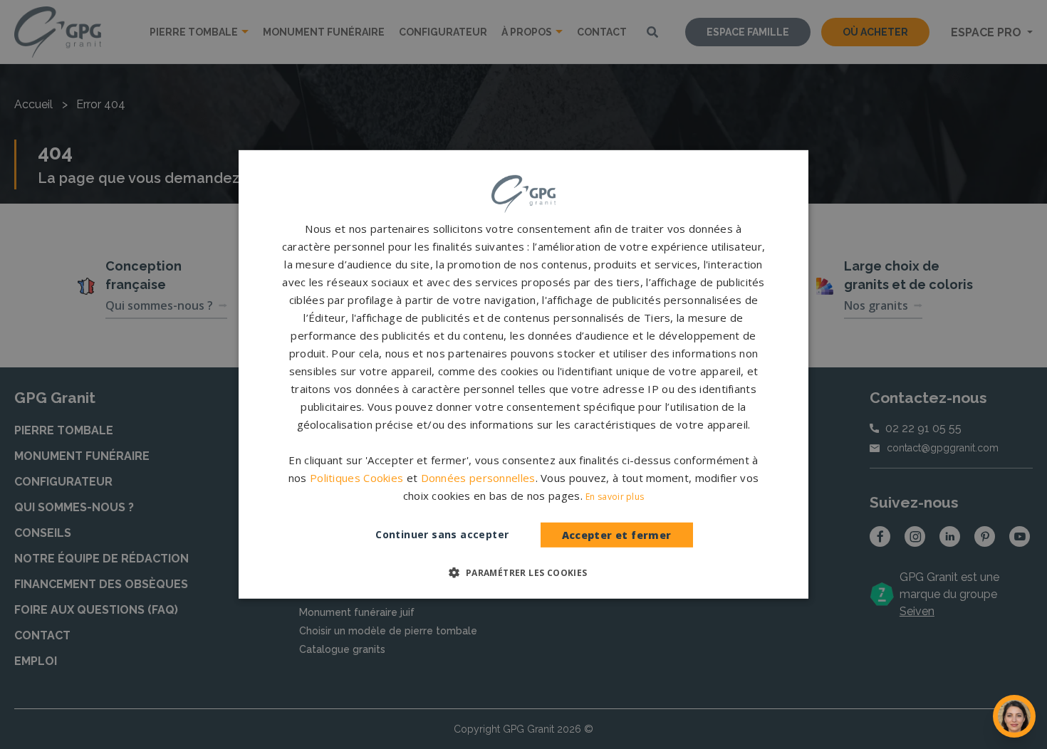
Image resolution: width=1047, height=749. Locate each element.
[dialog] (523, 374)
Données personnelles (478, 478)
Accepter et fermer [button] (617, 535)
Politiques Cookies (356, 478)
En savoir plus (614, 497)
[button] (523, 572)
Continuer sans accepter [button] (442, 534)
